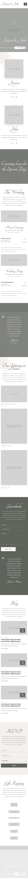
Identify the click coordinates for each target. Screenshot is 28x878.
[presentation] (12, 586)
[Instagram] (11, 97)
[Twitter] (14, 97)
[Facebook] (16, 97)
